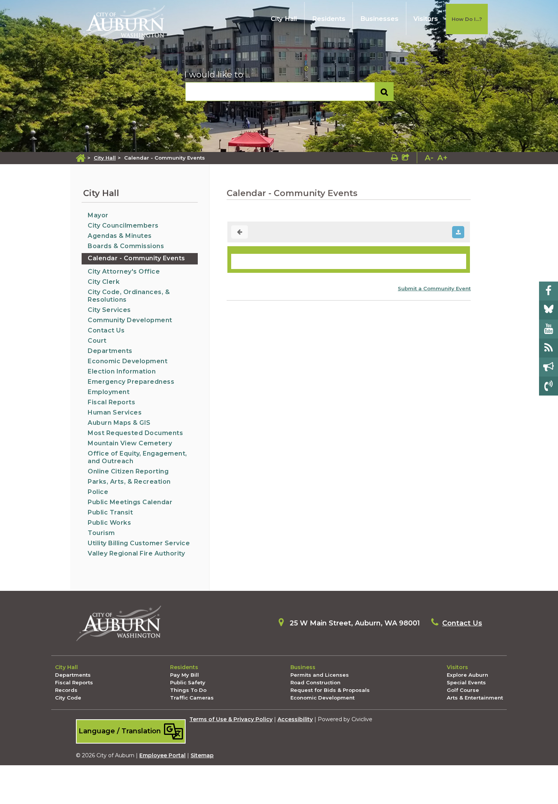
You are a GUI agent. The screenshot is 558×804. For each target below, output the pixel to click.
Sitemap (202, 755)
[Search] (384, 92)
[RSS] (548, 348)
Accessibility (295, 719)
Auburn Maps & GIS (119, 422)
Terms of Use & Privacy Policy (231, 719)
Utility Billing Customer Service (139, 543)
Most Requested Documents (135, 433)
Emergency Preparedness (131, 381)
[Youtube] (548, 329)
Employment (108, 392)
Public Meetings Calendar (130, 502)
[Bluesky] (548, 310)
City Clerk (104, 281)
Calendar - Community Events (136, 258)
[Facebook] (548, 291)
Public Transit (110, 512)
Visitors (425, 18)
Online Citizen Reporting (128, 471)
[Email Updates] (548, 367)
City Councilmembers (123, 225)
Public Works (109, 522)
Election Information (122, 371)
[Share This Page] (405, 157)
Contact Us (106, 330)
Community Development (130, 320)
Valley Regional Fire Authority (136, 553)
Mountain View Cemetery (130, 443)
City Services (109, 309)
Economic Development (127, 361)
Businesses (379, 18)
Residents (328, 18)
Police (98, 491)
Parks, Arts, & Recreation (129, 481)
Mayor (98, 215)
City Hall (284, 18)
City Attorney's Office (124, 271)
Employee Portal (162, 755)
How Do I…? (467, 19)
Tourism (101, 533)
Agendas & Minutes (120, 235)
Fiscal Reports (111, 402)
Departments (110, 351)
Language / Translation (121, 730)
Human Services (115, 412)
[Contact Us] (548, 386)
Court (97, 340)
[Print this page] (394, 157)
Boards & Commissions (126, 246)
